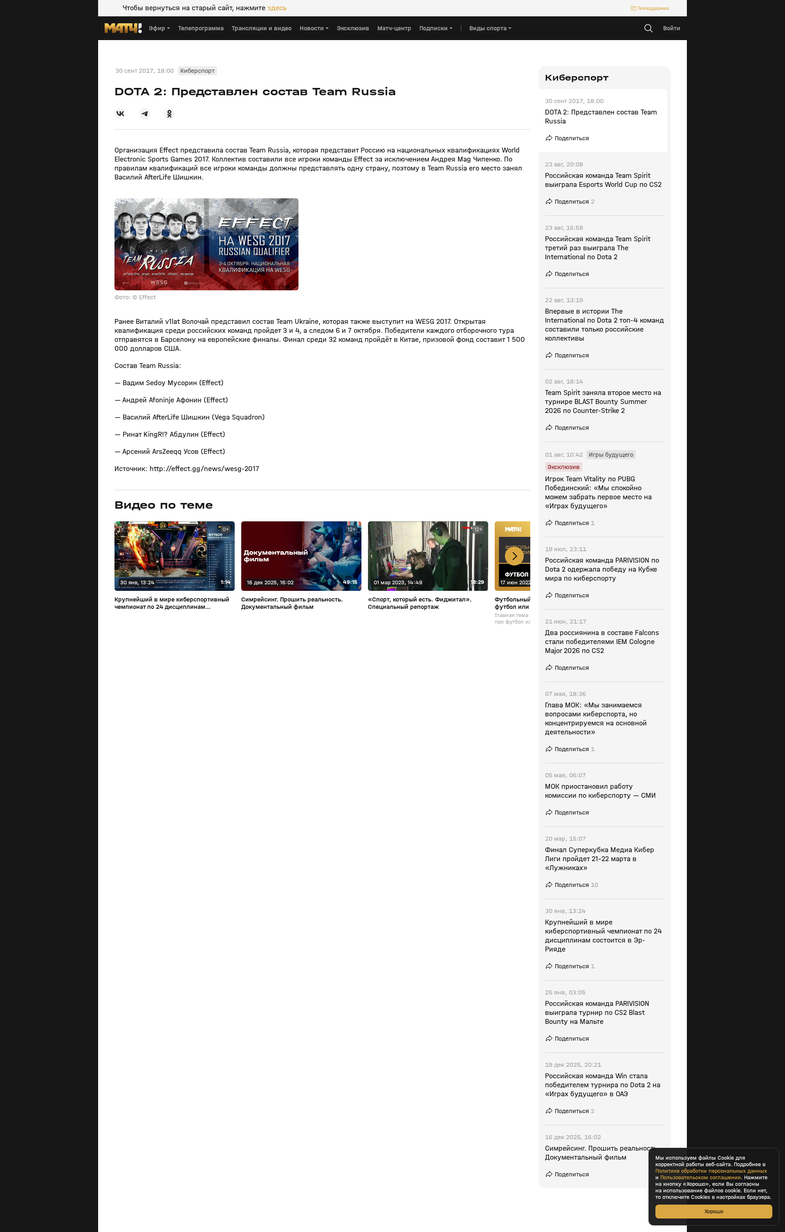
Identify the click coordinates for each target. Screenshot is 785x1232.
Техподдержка (653, 8)
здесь (277, 8)
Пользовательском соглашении (700, 1177)
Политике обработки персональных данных (711, 1171)
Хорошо (713, 1211)
